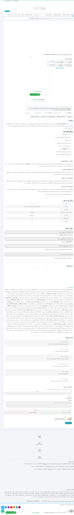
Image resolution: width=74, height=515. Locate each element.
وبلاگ (23, 14)
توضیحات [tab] (69, 116)
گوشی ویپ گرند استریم (56, 18)
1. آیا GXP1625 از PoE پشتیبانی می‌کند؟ (65, 232)
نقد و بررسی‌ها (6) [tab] (34, 116)
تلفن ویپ (71, 123)
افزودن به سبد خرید (33, 94)
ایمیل (37, 391)
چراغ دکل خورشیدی (28, 14)
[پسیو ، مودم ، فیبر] (2, 511)
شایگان (72, 14)
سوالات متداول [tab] (52, 116)
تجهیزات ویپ (36, 14)
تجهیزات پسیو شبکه (57, 14)
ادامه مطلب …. (34, 496)
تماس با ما (10, 14)
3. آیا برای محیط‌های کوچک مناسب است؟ (65, 245)
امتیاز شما (70, 396)
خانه (72, 18)
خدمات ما (15, 14)
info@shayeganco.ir (8, 0)
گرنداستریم (43, 88)
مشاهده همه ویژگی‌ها (59, 67)
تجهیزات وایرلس (49, 14)
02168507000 (15, 0)
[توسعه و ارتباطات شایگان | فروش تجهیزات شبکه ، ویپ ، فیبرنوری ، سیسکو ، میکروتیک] (67, 4)
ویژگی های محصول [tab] (60, 116)
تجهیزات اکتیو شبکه (65, 14)
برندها (19, 14)
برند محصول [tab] (43, 116)
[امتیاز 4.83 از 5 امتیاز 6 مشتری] (30, 56)
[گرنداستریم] (37, 79)
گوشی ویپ (63, 18)
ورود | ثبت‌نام (7, 11)
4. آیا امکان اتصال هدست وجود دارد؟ (66, 254)
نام (71, 391)
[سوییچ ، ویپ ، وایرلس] (2, 507)
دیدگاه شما (70, 400)
